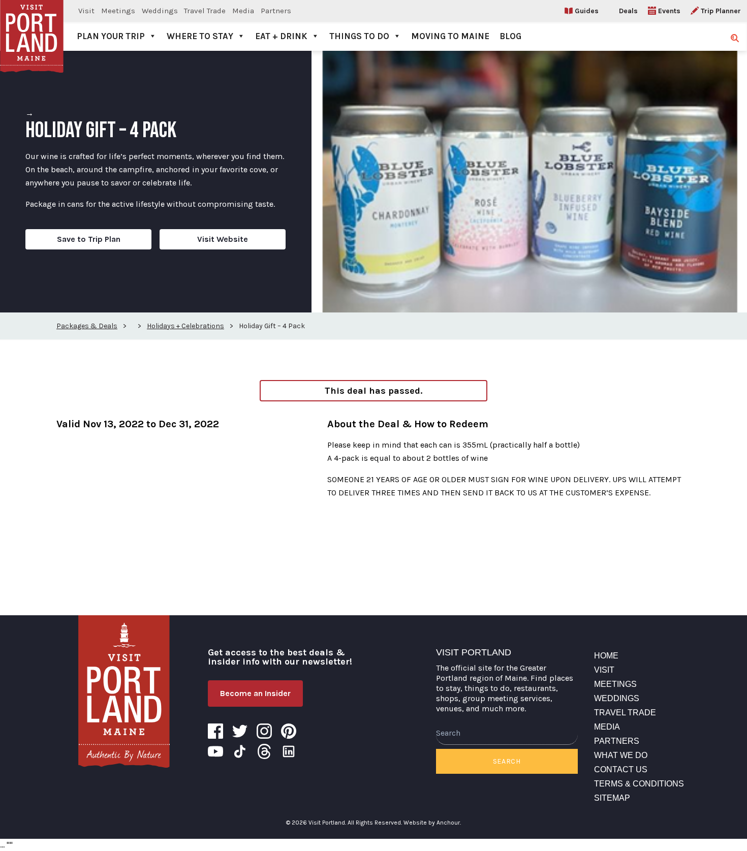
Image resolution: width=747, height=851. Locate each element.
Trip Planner (721, 11)
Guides (587, 11)
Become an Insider (255, 693)
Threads (264, 751)
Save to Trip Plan (88, 239)
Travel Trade (205, 10)
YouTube (215, 751)
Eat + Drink (281, 36)
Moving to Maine (450, 36)
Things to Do (359, 36)
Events (669, 11)
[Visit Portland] (32, 25)
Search (507, 761)
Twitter (240, 731)
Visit (86, 10)
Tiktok (240, 751)
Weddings (160, 10)
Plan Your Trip (111, 36)
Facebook (215, 731)
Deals (628, 11)
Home (606, 655)
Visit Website (222, 239)
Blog (510, 36)
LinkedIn (288, 751)
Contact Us (620, 769)
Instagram (264, 731)
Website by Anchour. (432, 822)
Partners (276, 10)
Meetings (118, 10)
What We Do (620, 755)
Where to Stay (200, 36)
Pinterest (288, 731)
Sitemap (612, 798)
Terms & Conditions (639, 783)
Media (243, 10)
